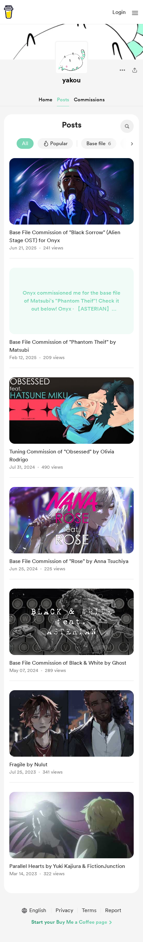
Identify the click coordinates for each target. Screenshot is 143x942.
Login (119, 12)
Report (113, 910)
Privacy (64, 910)
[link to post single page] (71, 205)
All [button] (25, 143)
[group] (71, 208)
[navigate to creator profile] (71, 57)
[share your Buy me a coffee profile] (135, 70)
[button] (135, 13)
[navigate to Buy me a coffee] (8, 12)
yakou (71, 80)
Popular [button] (59, 143)
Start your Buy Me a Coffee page (69, 922)
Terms (89, 910)
